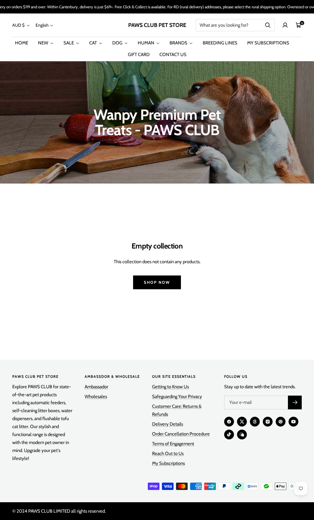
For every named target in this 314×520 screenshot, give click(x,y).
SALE (69, 43)
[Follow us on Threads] (255, 422)
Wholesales (96, 396)
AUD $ (18, 25)
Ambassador (96, 386)
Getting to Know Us (170, 386)
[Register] (295, 402)
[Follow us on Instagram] (268, 422)
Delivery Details (167, 424)
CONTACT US (172, 54)
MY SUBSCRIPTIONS (268, 43)
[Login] (285, 25)
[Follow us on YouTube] (293, 422)
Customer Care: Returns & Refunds (176, 410)
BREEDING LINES (220, 43)
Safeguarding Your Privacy (177, 396)
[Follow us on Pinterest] (280, 422)
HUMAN (146, 43)
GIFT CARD (139, 54)
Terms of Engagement (173, 443)
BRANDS (179, 43)
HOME (21, 43)
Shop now (157, 282)
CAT (93, 43)
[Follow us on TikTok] (229, 434)
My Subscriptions (168, 463)
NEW (43, 43)
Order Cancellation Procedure (181, 434)
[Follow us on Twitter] (242, 422)
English (42, 25)
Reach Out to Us (168, 453)
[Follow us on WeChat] (242, 434)
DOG (117, 43)
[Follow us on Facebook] (229, 422)
